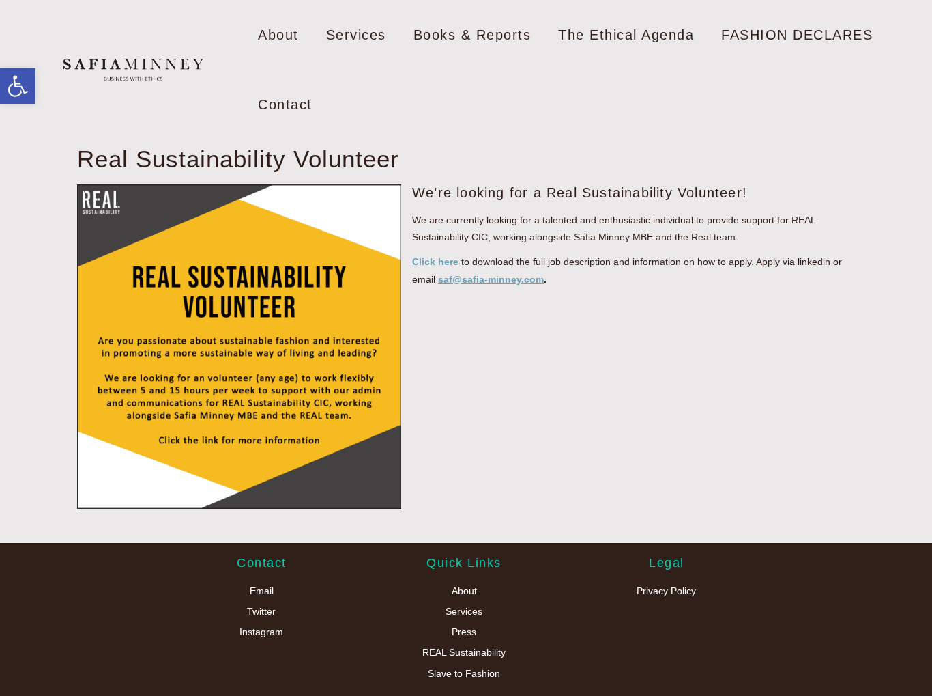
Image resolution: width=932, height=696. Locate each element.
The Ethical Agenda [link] (626, 34)
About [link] (278, 34)
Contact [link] (285, 104)
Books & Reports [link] (472, 34)
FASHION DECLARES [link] (797, 34)
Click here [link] (436, 261)
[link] (17, 86)
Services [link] (356, 34)
